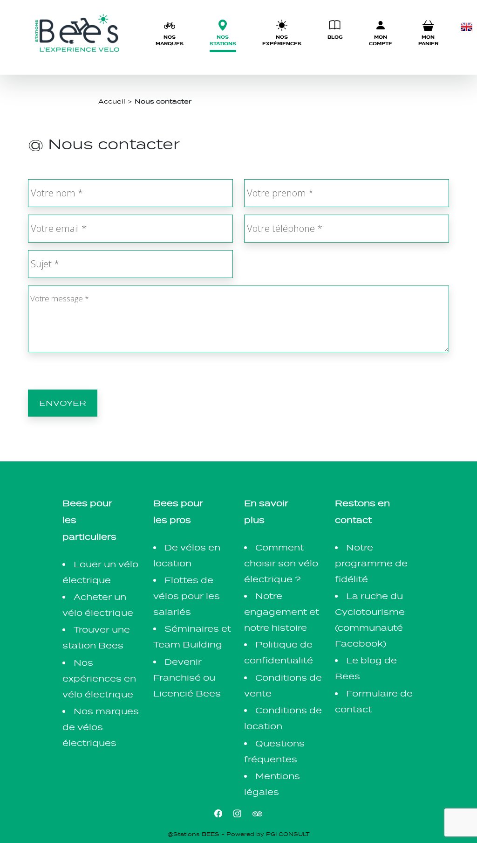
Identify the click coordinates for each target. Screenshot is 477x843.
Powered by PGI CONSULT (268, 834)
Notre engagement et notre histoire (281, 612)
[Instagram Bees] (237, 813)
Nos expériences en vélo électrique (99, 678)
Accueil (111, 101)
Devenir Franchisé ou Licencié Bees (187, 677)
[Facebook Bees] (218, 813)
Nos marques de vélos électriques (100, 727)
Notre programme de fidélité (371, 563)
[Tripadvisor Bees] (257, 813)
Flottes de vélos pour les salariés (186, 596)
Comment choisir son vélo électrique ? (281, 563)
